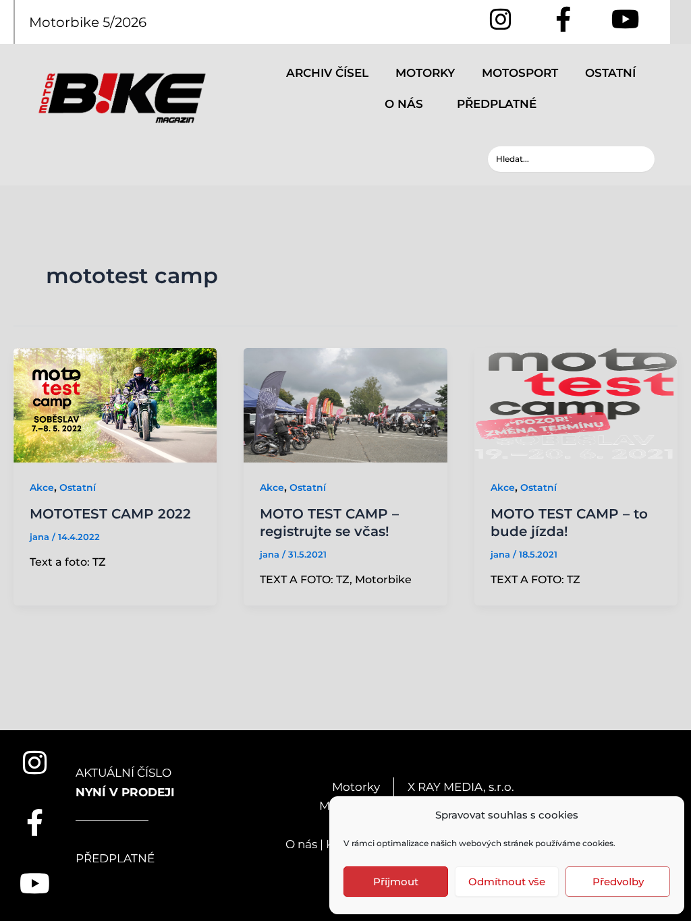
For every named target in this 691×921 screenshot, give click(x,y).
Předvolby (618, 881)
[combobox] (571, 159)
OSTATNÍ (610, 73)
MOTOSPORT (520, 73)
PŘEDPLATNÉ (496, 104)
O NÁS (404, 104)
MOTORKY (425, 73)
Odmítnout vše (506, 881)
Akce (42, 487)
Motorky (356, 787)
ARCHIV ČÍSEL (327, 73)
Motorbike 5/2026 (87, 22)
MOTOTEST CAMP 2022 (110, 514)
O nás (301, 844)
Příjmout (395, 881)
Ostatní (77, 487)
